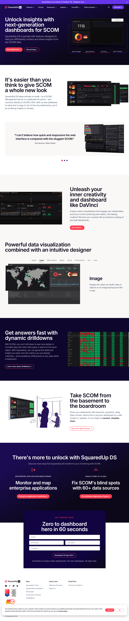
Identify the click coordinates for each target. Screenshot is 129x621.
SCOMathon (30, 598)
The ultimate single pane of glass (95, 496)
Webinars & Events (55, 585)
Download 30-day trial (64, 555)
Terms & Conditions (75, 585)
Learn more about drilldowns (18, 367)
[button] (62, 160)
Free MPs (75, 7)
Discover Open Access (81, 429)
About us (52, 588)
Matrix (62, 260)
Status (34, 260)
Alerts (69, 260)
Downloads (30, 592)
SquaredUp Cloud (32, 585)
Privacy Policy (63, 611)
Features (29, 7)
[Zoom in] (44, 284)
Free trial (117, 7)
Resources (51, 7)
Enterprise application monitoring (32, 496)
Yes (108, 610)
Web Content (52, 260)
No (119, 610)
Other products (89, 7)
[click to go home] (13, 7)
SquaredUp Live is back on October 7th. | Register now (64, 2)
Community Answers (33, 595)
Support (63, 7)
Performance (80, 260)
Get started (76, 228)
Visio (95, 260)
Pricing (40, 7)
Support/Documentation (34, 588)
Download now (13, 50)
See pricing (31, 50)
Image (41, 260)
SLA (89, 260)
